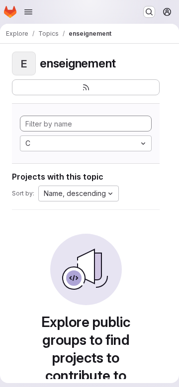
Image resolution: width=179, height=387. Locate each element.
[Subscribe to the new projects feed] (86, 87)
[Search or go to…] (149, 12)
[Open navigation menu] (28, 12)
